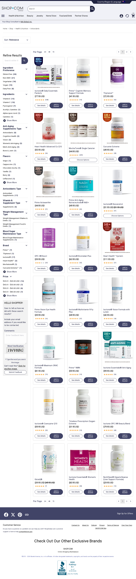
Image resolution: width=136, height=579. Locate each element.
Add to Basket (56, 105)
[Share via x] (13, 515)
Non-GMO (9, 78)
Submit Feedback (15, 372)
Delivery (94, 525)
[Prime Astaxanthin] (48, 182)
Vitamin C (9, 102)
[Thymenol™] (117, 72)
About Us (85, 525)
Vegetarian (9, 81)
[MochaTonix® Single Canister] (83, 128)
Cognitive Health (11, 136)
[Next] (131, 52)
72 (53, 52)
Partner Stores (81, 16)
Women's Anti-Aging (12, 143)
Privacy (102, 525)
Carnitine (8, 117)
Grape (7, 161)
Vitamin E (9, 99)
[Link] (27, 515)
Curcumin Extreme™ (12, 268)
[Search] (92, 9)
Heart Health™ (10, 261)
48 (49, 52)
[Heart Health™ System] (117, 238)
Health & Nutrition (16, 16)
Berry (6, 175)
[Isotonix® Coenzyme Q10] (48, 403)
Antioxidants (9, 132)
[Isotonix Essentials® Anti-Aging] (117, 347)
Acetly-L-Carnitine (11, 109)
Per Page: (37, 52)
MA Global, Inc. (26, 22)
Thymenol (8, 253)
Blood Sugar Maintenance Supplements (13, 239)
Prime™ (7, 250)
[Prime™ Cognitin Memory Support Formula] (83, 72)
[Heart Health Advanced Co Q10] (48, 128)
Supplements (10, 207)
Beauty (30, 16)
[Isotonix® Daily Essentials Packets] (48, 72)
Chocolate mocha (11, 168)
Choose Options (83, 160)
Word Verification (15, 354)
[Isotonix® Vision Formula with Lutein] (117, 291)
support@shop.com (25, 532)
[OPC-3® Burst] (48, 238)
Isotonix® (9, 257)
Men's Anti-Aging (11, 147)
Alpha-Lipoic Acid (11, 113)
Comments (9, 330)
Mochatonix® (10, 264)
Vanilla (7, 171)
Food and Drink (66, 16)
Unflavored (9, 179)
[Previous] (118, 52)
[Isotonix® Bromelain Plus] (83, 238)
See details (41, 106)
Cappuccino (9, 164)
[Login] (121, 16)
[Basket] (133, 16)
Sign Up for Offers (125, 513)
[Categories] (3, 16)
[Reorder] (127, 16)
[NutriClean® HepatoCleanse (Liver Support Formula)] (117, 459)
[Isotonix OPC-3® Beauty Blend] (117, 403)
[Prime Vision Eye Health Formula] (48, 291)
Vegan (7, 85)
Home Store (51, 16)
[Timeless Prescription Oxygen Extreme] (83, 403)
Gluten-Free (10, 74)
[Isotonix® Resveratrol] (117, 182)
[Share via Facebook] (6, 515)
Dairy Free (8, 89)
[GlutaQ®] (48, 459)
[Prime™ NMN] (83, 347)
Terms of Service (113, 525)
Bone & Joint (9, 151)
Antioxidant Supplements (10, 194)
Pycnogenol (9, 106)
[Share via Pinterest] (20, 515)
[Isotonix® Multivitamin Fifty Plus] (83, 291)
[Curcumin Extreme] (117, 128)
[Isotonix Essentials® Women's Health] (83, 459)
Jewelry (39, 16)
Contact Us (76, 525)
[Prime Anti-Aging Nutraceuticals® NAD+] (83, 182)
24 (45, 52)
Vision (7, 140)
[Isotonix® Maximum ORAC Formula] (48, 347)
